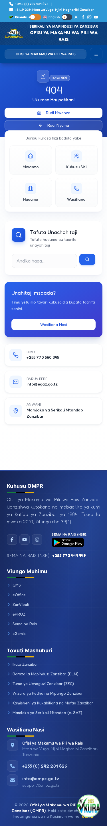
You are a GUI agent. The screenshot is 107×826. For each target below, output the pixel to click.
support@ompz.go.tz (40, 785)
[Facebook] (83, 17)
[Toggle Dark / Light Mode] (67, 17)
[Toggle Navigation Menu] (96, 54)
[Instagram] (89, 17)
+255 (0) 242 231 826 (44, 766)
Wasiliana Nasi (53, 324)
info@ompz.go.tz (40, 778)
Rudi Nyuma (58, 125)
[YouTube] (96, 17)
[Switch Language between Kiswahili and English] (35, 17)
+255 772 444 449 (69, 555)
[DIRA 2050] (88, 807)
